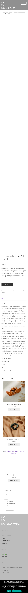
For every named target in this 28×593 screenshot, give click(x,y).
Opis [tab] (2, 298)
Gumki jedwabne (16, 290)
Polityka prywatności (6, 535)
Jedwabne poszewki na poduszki (12, 507)
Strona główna (5, 12)
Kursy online (5, 494)
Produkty (11, 12)
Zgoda (9, 591)
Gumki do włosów (21, 12)
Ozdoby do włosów (10, 510)
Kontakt (3, 538)
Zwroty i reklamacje (5, 540)
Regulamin (3, 536)
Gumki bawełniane (11, 503)
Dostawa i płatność (5, 541)
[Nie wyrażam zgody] (26, 586)
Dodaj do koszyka (7, 284)
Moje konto (4, 543)
